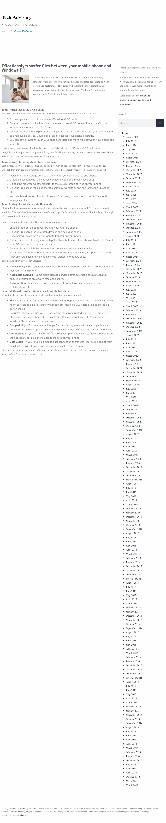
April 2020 (131, 450)
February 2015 (133, 706)
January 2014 (133, 756)
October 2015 (133, 673)
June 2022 (131, 343)
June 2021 (131, 392)
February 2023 (133, 310)
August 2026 (132, 136)
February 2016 (133, 657)
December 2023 (134, 269)
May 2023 (131, 297)
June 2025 (131, 194)
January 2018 (133, 562)
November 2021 (134, 372)
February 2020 (133, 458)
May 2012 (131, 780)
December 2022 (134, 318)
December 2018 (134, 516)
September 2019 (134, 479)
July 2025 (131, 190)
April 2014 (131, 743)
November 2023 (134, 273)
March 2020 (132, 454)
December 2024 (134, 219)
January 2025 (133, 215)
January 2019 (133, 512)
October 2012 (133, 776)
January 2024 (133, 264)
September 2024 (134, 231)
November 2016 (134, 619)
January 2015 (133, 710)
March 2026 (132, 157)
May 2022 (131, 347)
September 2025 (134, 182)
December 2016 (134, 615)
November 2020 (134, 421)
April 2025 (131, 202)
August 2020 (132, 434)
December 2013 (134, 760)
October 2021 (133, 376)
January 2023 (133, 314)
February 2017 (133, 607)
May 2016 (131, 644)
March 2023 (132, 306)
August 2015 (132, 681)
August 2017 (132, 582)
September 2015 (134, 677)
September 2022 (134, 331)
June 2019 (131, 491)
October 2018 (133, 524)
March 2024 (132, 256)
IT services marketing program (20, 811)
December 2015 (134, 665)
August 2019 (132, 483)
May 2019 (131, 496)
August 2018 (132, 533)
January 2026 (133, 165)
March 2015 (132, 702)
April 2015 (131, 698)
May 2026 (131, 149)
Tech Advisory (16, 17)
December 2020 (134, 417)
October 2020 (133, 425)
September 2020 (134, 430)
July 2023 (131, 289)
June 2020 (131, 442)
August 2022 (132, 335)
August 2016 (132, 632)
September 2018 (134, 529)
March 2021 (132, 405)
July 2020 (131, 438)
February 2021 (133, 409)
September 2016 (134, 628)
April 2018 (131, 549)
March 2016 (132, 652)
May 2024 (131, 248)
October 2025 (133, 178)
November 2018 (134, 520)
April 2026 (131, 153)
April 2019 (131, 500)
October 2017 (133, 574)
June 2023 (131, 293)
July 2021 (131, 388)
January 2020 (133, 463)
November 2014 (134, 714)
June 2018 (131, 541)
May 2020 (131, 446)
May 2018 (131, 545)
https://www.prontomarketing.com (15, 815)
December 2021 (134, 368)
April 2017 (131, 599)
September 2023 (134, 281)
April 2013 (131, 772)
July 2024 (131, 240)
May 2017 (131, 595)
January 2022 (133, 364)
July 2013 (131, 764)
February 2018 (133, 557)
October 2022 (133, 326)
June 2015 (131, 690)
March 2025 (132, 207)
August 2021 (132, 384)
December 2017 (134, 566)
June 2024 (131, 244)
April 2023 (131, 302)
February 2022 (133, 359)
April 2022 (131, 351)
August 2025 (132, 186)
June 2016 (131, 640)
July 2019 (131, 487)
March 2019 (132, 504)
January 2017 (133, 611)
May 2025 (131, 198)
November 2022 (134, 322)
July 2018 (131, 537)
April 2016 (131, 648)
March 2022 (132, 355)
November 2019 (134, 471)
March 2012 (132, 785)
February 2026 (133, 161)
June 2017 (131, 590)
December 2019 (134, 467)
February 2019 (133, 508)
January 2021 (133, 413)
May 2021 (131, 397)
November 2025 (134, 174)
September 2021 (134, 380)
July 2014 (131, 731)
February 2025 (133, 211)
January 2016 (133, 661)
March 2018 (132, 553)
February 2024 (133, 260)
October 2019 (133, 475)
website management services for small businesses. (135, 99)
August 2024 (132, 235)
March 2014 (132, 747)
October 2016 (133, 624)
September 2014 (134, 723)
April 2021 (131, 401)
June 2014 (131, 735)
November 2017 (134, 570)
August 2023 (132, 285)
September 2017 (134, 578)
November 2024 (134, 223)
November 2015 (134, 669)
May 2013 (131, 768)
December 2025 (134, 169)
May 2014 (131, 739)
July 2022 (131, 339)
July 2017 (131, 586)
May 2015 (131, 694)
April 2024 (131, 252)
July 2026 (131, 141)
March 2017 (132, 603)
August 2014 (132, 727)
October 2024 (133, 227)
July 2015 (131, 686)
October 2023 (133, 277)
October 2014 (133, 719)
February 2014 (133, 752)
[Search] (160, 123)
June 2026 (131, 145)
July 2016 (131, 636)
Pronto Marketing (23, 30)
